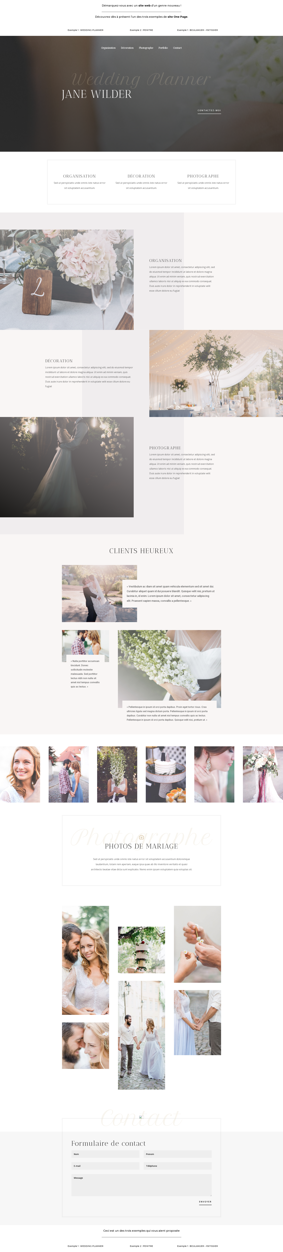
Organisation (108, 48)
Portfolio (163, 48)
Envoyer (205, 1201)
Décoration (127, 48)
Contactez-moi (209, 110)
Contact (177, 48)
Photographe (146, 48)
